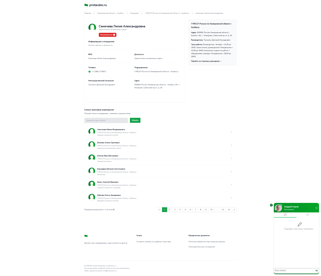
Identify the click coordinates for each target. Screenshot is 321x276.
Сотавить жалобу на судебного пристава (153, 241)
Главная (87, 13)
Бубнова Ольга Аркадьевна (109, 195)
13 (223, 209)
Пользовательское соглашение (202, 247)
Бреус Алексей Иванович (107, 182)
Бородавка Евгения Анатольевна (111, 169)
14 (229, 209)
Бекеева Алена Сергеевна (108, 142)
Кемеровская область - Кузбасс (110, 13)
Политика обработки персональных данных (207, 241)
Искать (135, 120)
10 (211, 209)
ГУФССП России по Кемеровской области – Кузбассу (167, 13)
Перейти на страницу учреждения (206, 61)
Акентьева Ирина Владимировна (111, 129)
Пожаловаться (106, 35)
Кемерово (134, 13)
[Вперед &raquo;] (234, 209)
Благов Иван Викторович (107, 156)
